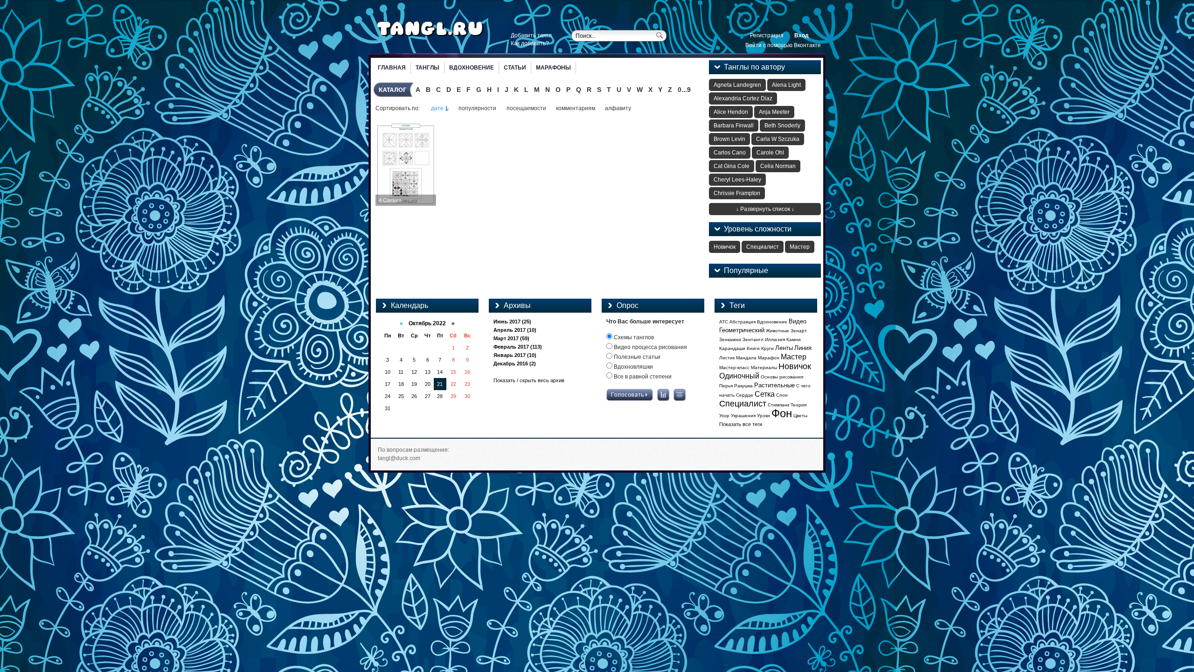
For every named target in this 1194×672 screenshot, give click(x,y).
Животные (777, 330)
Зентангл (753, 339)
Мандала (746, 357)
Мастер (800, 247)
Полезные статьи (636, 357)
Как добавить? (530, 43)
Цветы (800, 415)
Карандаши (732, 348)
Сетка (765, 394)
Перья (726, 385)
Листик (727, 357)
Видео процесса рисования (649, 347)
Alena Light (786, 85)
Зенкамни (730, 339)
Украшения (743, 415)
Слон (782, 395)
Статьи (515, 67)
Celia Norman (778, 166)
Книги (753, 348)
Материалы (764, 367)
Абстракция (742, 321)
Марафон (768, 357)
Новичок (725, 247)
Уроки (763, 415)
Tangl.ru (430, 28)
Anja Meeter (774, 112)
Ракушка (743, 385)
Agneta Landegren (737, 85)
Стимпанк (778, 404)
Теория (798, 404)
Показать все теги (740, 424)
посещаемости (526, 108)
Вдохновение (471, 67)
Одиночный (739, 376)
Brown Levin (729, 139)
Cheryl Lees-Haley (737, 179)
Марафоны (553, 67)
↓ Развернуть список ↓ (765, 209)
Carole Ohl (770, 152)
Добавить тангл (531, 35)
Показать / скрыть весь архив (528, 380)
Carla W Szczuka (777, 139)
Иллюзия (775, 339)
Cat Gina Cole (732, 166)
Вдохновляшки (632, 367)
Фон (781, 413)
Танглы (427, 67)
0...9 (684, 89)
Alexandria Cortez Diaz (743, 98)
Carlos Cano (730, 152)
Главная (392, 67)
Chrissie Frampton (737, 193)
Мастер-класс (734, 367)
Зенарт (799, 330)
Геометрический (741, 330)
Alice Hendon (731, 112)
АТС (723, 321)
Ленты (784, 347)
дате (437, 108)
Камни (793, 339)
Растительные (774, 385)
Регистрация (767, 35)
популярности (477, 108)
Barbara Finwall (734, 125)
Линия (803, 347)
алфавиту (618, 108)
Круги (767, 348)
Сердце (744, 395)
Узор (724, 415)
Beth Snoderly (782, 125)
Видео (797, 321)
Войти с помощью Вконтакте (783, 45)
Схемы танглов (633, 337)
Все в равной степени (642, 376)
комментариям (575, 108)
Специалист (762, 247)
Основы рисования (782, 376)
